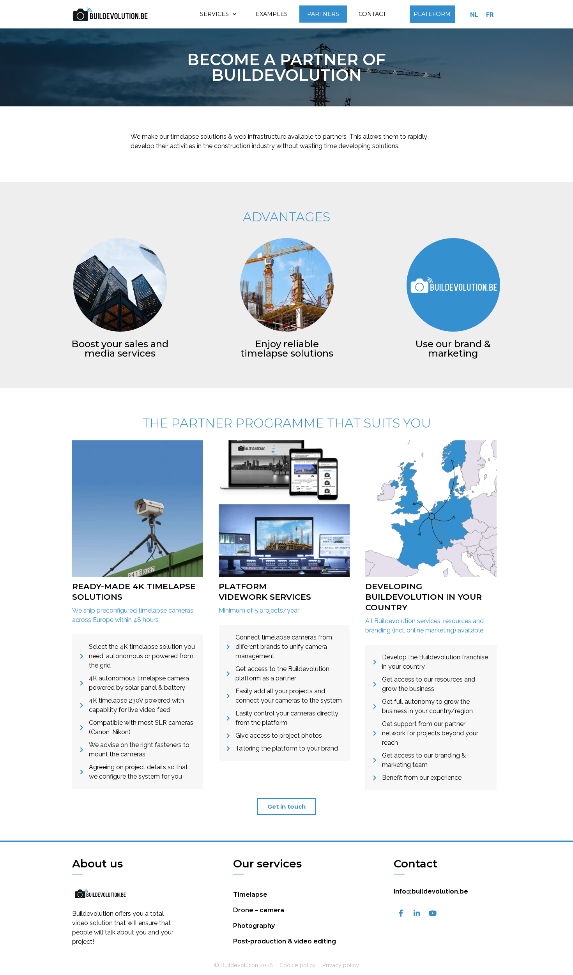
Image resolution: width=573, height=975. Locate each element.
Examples (272, 14)
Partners (323, 14)
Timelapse (250, 894)
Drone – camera (258, 910)
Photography (254, 925)
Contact (372, 14)
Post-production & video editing (284, 941)
